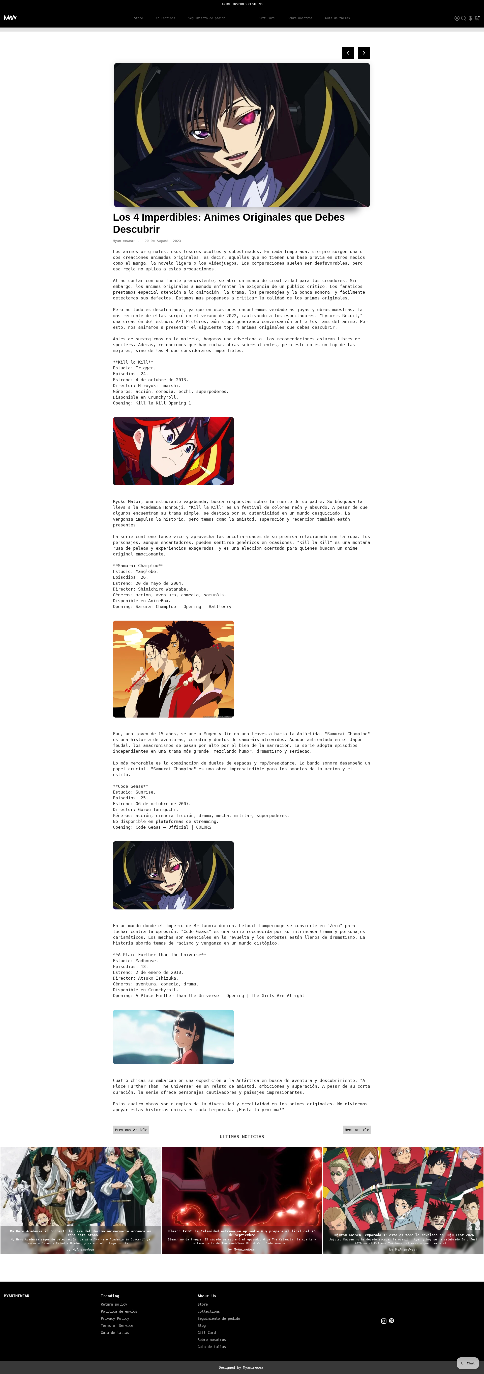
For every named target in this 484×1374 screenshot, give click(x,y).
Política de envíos (119, 1311)
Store (138, 18)
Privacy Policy (115, 1318)
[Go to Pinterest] (391, 1322)
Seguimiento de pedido (206, 18)
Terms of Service (117, 1326)
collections (165, 18)
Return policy (114, 1304)
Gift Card (267, 18)
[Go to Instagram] (384, 1322)
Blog (242, 18)
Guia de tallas (337, 18)
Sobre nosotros (300, 18)
